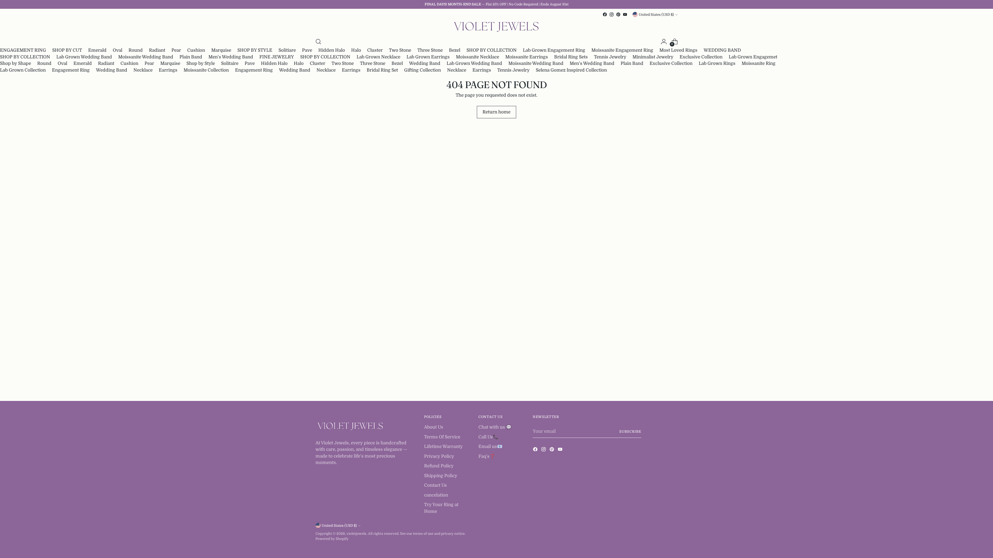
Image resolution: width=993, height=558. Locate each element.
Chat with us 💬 (494, 427)
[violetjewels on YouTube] (625, 14)
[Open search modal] (318, 41)
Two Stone (400, 50)
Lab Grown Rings (717, 63)
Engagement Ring (71, 70)
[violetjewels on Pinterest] (618, 14)
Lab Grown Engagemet (753, 57)
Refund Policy (439, 465)
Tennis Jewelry (610, 57)
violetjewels (356, 534)
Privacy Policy (439, 456)
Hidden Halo (331, 50)
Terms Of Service (442, 437)
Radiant (157, 50)
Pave (307, 50)
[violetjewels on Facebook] (605, 14)
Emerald (97, 50)
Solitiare (287, 50)
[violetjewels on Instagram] (611, 14)
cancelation (436, 495)
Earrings (168, 70)
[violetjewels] (496, 27)
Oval (117, 50)
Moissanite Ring (759, 63)
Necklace (143, 70)
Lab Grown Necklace (378, 57)
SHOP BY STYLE (254, 50)
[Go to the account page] (664, 41)
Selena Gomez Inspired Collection (571, 70)
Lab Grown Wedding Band (84, 57)
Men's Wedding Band (230, 57)
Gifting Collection (422, 70)
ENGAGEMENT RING (23, 50)
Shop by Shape (15, 63)
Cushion (196, 50)
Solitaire (229, 63)
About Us (433, 427)
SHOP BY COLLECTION (492, 50)
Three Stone (430, 50)
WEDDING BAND (722, 50)
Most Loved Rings (678, 50)
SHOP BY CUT (67, 50)
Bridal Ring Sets (571, 57)
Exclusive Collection (701, 57)
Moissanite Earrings (526, 57)
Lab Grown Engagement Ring (554, 50)
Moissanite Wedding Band (145, 57)
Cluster (375, 50)
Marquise (221, 50)
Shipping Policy (440, 475)
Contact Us (435, 485)
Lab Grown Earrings (428, 57)
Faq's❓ (486, 456)
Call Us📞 (488, 437)
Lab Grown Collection (23, 70)
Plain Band (190, 57)
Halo (356, 50)
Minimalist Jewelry (653, 57)
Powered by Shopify (332, 539)
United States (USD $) (656, 15)
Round (136, 50)
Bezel (454, 50)
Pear (176, 50)
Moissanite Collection (206, 70)
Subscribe (630, 431)
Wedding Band (424, 63)
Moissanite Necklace (477, 57)
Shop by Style (200, 63)
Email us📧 (490, 446)
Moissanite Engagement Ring (622, 50)
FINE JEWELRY (276, 57)
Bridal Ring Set (382, 70)
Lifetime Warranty (443, 446)
